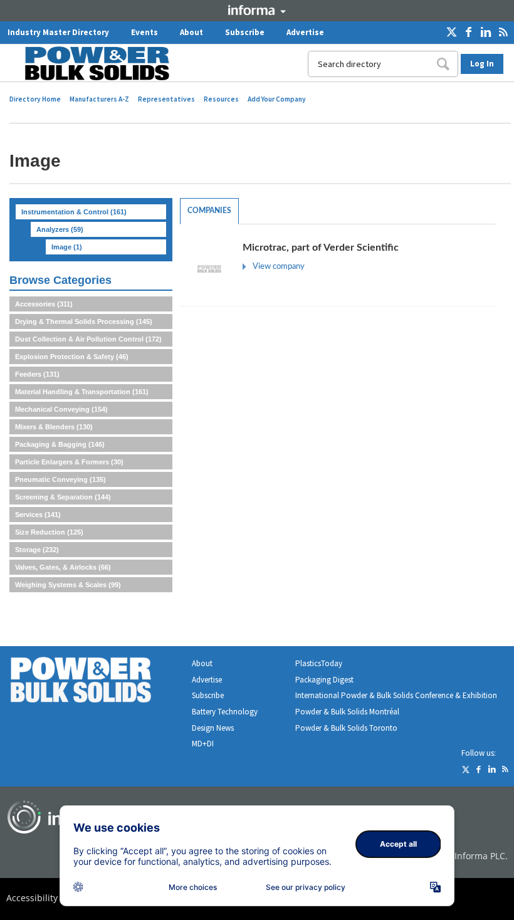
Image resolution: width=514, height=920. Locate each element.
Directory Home (35, 99)
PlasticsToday (318, 663)
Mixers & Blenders (54, 427)
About (191, 32)
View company (279, 267)
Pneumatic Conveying (60, 479)
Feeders (37, 374)
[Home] (89, 63)
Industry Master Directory (58, 32)
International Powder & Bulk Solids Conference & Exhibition (396, 695)
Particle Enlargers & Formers (69, 462)
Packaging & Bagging (60, 444)
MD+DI (203, 743)
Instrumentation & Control (74, 212)
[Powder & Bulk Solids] (95, 682)
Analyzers (59, 229)
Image (66, 247)
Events (144, 32)
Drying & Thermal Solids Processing (83, 321)
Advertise (305, 32)
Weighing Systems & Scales (68, 584)
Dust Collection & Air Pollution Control (88, 339)
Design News (213, 728)
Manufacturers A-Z (99, 99)
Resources (221, 99)
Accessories (44, 304)
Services (38, 514)
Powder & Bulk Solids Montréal (347, 711)
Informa (257, 10)
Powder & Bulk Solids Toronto (346, 728)
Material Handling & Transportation (82, 391)
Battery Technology (225, 711)
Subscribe (245, 32)
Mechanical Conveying (61, 409)
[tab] (209, 211)
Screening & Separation (63, 497)
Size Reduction (49, 532)
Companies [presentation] (209, 210)
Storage (37, 549)
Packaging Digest (324, 679)
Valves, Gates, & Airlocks (63, 567)
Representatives (166, 99)
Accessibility (32, 898)
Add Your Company (277, 99)
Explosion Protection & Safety (71, 356)
